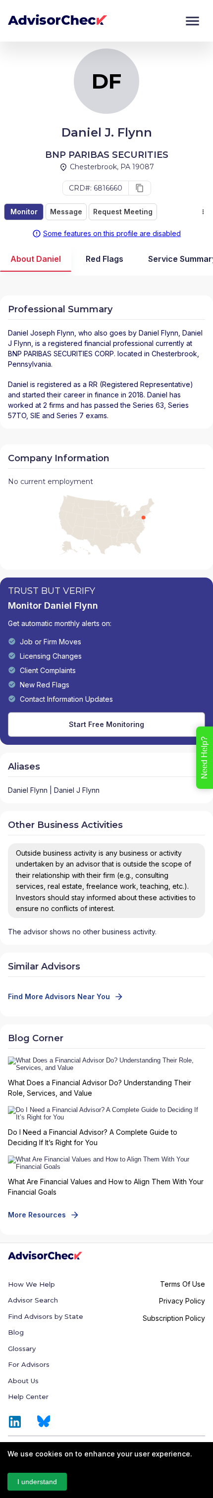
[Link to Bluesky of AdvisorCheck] (44, 1421)
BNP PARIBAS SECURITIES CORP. (61, 353)
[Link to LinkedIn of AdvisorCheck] (15, 1422)
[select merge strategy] (203, 211)
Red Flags (104, 259)
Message (66, 211)
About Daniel (35, 259)
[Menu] (192, 21)
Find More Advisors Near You (59, 996)
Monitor (24, 211)
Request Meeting (123, 211)
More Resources (37, 1214)
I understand (37, 1482)
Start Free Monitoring (106, 724)
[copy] (140, 188)
